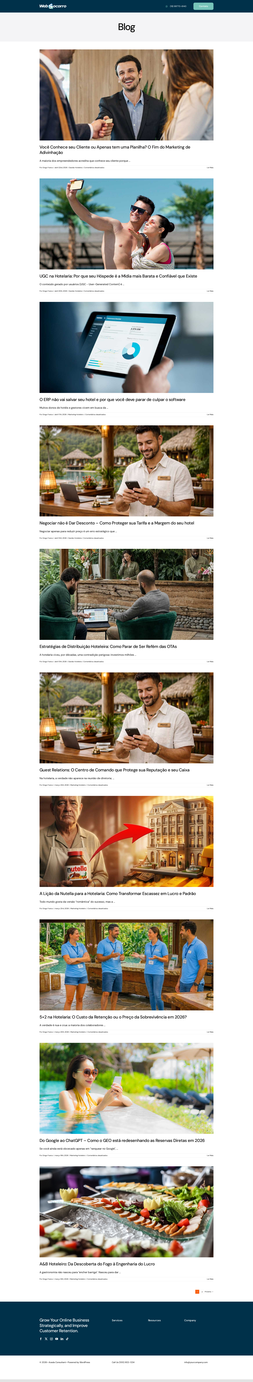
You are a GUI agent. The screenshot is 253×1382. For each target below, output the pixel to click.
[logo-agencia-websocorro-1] (53, 4)
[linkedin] (62, 1339)
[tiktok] (67, 1339)
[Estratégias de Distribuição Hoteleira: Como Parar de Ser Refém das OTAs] (126, 594)
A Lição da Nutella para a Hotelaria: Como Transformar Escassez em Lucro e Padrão (118, 893)
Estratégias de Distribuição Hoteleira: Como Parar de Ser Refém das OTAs (108, 646)
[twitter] (46, 1339)
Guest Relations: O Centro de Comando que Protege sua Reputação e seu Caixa (114, 770)
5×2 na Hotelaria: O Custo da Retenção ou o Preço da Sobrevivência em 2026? (113, 1017)
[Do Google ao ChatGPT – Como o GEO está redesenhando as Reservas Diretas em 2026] (126, 1088)
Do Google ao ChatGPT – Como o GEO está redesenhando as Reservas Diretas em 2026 (122, 1140)
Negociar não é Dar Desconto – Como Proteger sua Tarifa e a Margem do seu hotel (117, 523)
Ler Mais (210, 167)
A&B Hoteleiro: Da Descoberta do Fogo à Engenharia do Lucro (97, 1264)
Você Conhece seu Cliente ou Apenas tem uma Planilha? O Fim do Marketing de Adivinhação (115, 149)
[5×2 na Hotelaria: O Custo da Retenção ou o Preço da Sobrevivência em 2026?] (126, 964)
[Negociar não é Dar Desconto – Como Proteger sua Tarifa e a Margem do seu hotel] (126, 470)
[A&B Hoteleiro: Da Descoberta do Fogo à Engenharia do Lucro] (126, 1211)
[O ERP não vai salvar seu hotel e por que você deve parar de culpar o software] (126, 347)
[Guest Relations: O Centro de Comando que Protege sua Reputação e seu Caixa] (126, 717)
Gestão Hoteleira (75, 167)
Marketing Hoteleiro (76, 414)
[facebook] (41, 1339)
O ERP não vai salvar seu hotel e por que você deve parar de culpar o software (112, 399)
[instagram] (51, 1339)
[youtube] (56, 1339)
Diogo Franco (48, 167)
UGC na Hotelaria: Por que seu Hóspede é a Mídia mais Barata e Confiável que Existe (118, 276)
